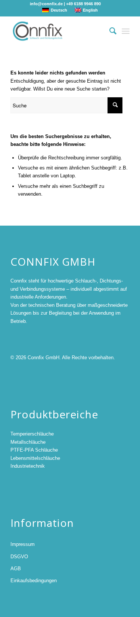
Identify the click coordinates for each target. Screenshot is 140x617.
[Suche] (109, 31)
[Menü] (126, 31)
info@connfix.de (46, 3)
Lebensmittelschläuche (35, 458)
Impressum (22, 544)
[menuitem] (109, 31)
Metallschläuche (28, 442)
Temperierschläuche (32, 434)
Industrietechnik (27, 466)
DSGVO (19, 556)
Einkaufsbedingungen (33, 580)
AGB (15, 568)
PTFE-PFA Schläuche (34, 450)
